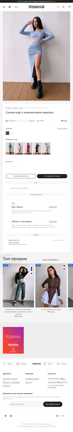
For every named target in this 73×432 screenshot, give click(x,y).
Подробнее (53, 207)
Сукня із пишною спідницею (51, 309)
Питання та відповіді (11, 382)
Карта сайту (52, 426)
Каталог (15, 108)
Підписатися (54, 404)
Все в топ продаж (50, 260)
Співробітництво (32, 379)
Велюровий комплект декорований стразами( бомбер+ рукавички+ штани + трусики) (18, 312)
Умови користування (41, 426)
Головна (9, 108)
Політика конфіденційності (25, 426)
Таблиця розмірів (62, 128)
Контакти (6, 386)
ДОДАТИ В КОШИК (53, 176)
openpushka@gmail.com (58, 382)
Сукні (21, 108)
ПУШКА (53, 1)
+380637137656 (54, 379)
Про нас (28, 382)
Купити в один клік (20, 176)
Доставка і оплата (10, 379)
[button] (33, 98)
